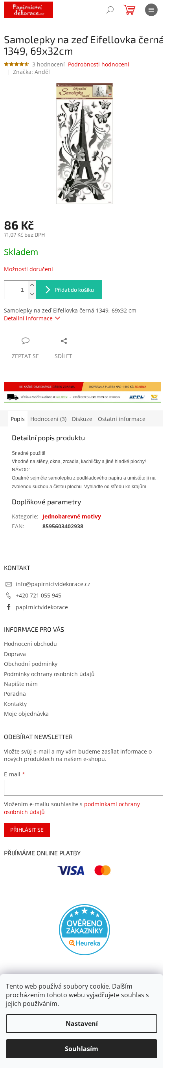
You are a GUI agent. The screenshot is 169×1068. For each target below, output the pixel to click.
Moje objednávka (26, 713)
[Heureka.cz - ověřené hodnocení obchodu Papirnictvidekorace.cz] (84, 929)
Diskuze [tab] (82, 419)
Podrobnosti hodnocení (98, 64)
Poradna (15, 693)
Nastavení (82, 1023)
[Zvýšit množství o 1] (32, 285)
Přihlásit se (27, 829)
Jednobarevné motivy (71, 516)
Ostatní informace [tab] (121, 419)
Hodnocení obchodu (30, 643)
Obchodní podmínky (30, 663)
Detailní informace (28, 318)
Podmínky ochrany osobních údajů (49, 674)
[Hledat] (110, 10)
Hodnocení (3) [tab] (48, 419)
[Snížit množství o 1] (32, 294)
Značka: (31, 71)
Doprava (15, 654)
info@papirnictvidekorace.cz (53, 584)
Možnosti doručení (28, 269)
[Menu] (151, 10)
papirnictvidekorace (42, 607)
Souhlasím (81, 1048)
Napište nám (21, 683)
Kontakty (15, 704)
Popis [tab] (18, 419)
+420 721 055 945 (38, 595)
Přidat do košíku (74, 289)
